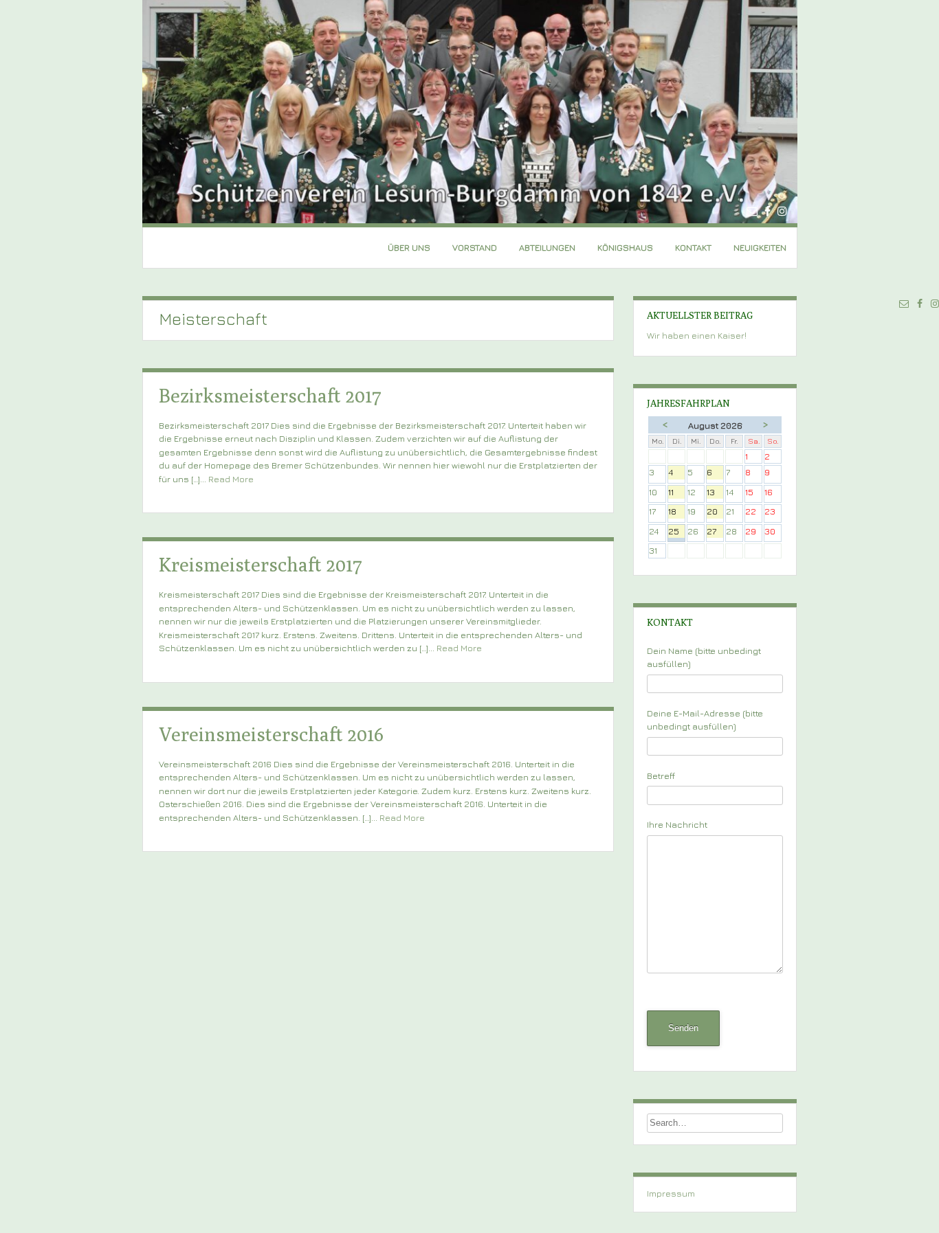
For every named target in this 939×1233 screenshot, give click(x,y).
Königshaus (625, 247)
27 (715, 532)
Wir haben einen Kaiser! (697, 335)
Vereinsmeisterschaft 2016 (271, 734)
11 (676, 492)
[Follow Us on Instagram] (782, 211)
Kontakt (693, 247)
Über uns (409, 247)
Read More (231, 478)
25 (676, 532)
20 (715, 512)
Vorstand (474, 247)
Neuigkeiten (759, 247)
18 (676, 512)
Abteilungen (547, 247)
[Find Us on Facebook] (767, 211)
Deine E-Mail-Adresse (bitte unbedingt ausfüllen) (705, 720)
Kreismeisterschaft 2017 (260, 564)
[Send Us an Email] (752, 211)
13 (715, 492)
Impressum (671, 1193)
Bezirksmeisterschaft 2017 (270, 395)
